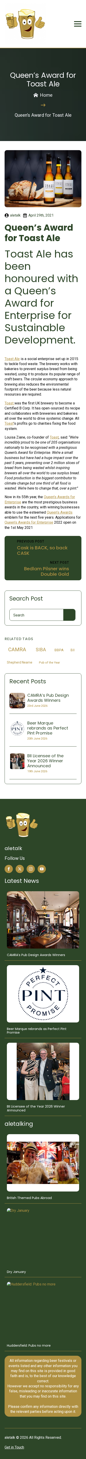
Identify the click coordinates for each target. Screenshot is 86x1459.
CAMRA (17, 649)
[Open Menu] (77, 24)
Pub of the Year (49, 662)
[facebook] (9, 869)
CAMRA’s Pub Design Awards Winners (48, 698)
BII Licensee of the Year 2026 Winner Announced (45, 760)
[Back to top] (76, 1449)
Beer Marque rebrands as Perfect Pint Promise (47, 728)
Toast (9, 403)
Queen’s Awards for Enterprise (29, 522)
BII (73, 650)
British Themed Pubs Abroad (29, 1198)
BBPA (59, 650)
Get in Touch (14, 1447)
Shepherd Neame (19, 662)
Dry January (16, 1272)
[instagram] (31, 869)
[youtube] (42, 869)
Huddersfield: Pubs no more (29, 1346)
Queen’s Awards (59, 512)
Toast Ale (12, 359)
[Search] (69, 615)
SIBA (41, 649)
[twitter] (20, 869)
